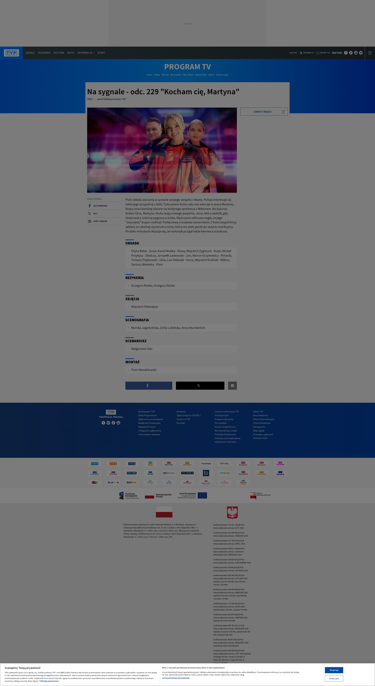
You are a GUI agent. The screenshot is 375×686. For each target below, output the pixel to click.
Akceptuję (334, 670)
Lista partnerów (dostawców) (175, 678)
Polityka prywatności (49, 681)
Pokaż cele (334, 678)
